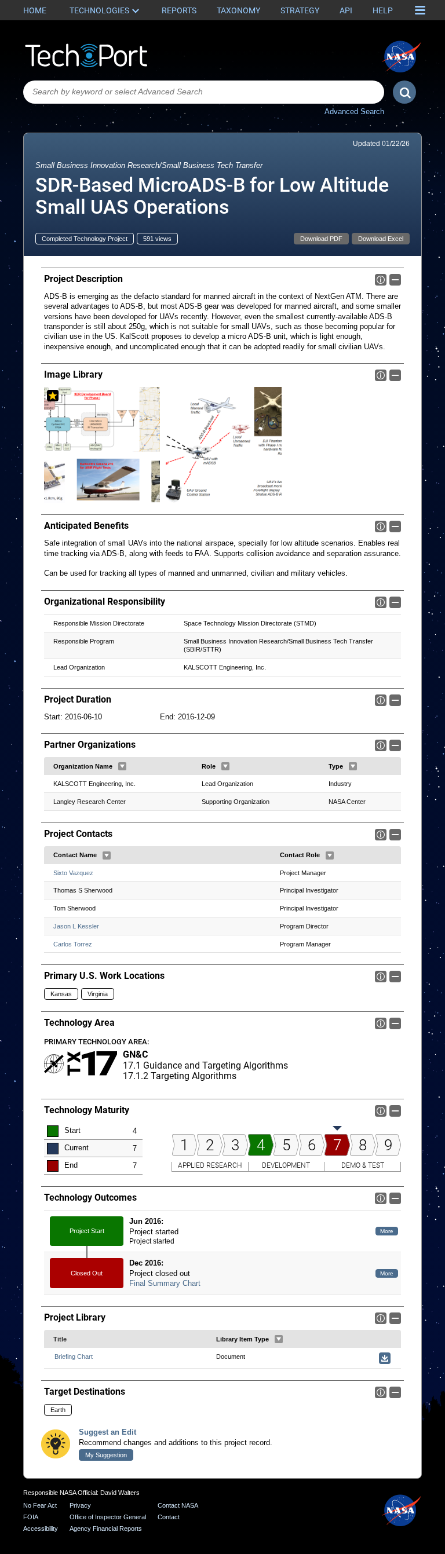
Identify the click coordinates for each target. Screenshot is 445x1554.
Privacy (80, 1505)
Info (380, 280)
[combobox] (203, 92)
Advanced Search (354, 111)
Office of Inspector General (108, 1516)
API (346, 10)
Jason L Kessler (76, 926)
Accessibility (40, 1528)
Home (34, 10)
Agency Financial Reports (106, 1528)
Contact (169, 1516)
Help (383, 10)
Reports (179, 10)
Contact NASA (178, 1505)
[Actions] (122, 766)
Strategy (299, 10)
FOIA (30, 1516)
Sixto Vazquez (73, 872)
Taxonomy (238, 10)
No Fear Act (40, 1505)
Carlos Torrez (72, 944)
